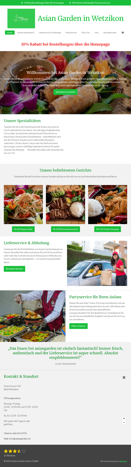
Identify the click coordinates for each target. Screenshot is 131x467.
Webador (123, 461)
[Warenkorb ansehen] (122, 32)
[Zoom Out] (124, 422)
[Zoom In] (124, 418)
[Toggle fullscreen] (124, 377)
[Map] (84, 400)
